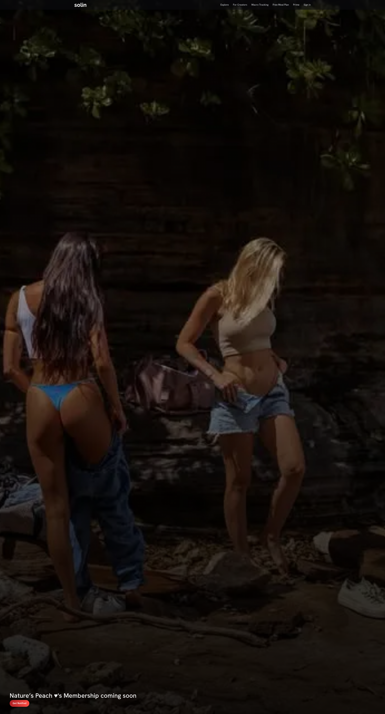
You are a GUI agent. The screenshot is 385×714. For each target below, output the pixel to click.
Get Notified (19, 703)
